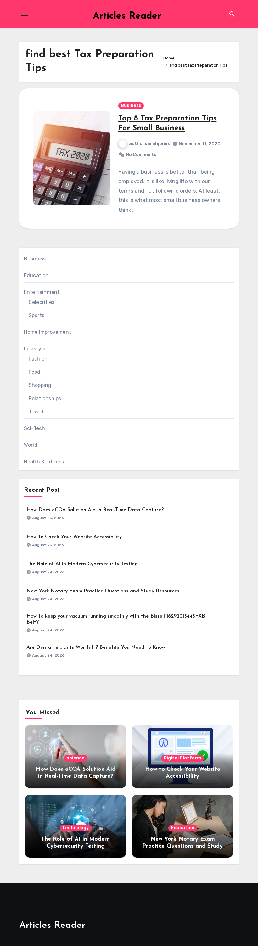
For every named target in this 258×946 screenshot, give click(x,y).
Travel (36, 412)
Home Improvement (47, 332)
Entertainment (42, 292)
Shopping (40, 385)
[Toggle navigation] (24, 14)
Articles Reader (127, 16)
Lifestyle (35, 349)
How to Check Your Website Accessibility (74, 537)
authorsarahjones (149, 143)
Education (36, 275)
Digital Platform (182, 758)
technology (76, 828)
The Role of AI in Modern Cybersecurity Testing (82, 564)
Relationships (45, 398)
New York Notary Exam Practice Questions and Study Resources (102, 591)
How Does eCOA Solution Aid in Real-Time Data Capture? (95, 509)
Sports (36, 315)
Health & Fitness (44, 462)
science (76, 758)
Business (131, 105)
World (30, 445)
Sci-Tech (34, 428)
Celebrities (41, 302)
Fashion (38, 359)
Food (35, 372)
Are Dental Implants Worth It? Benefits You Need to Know (95, 647)
